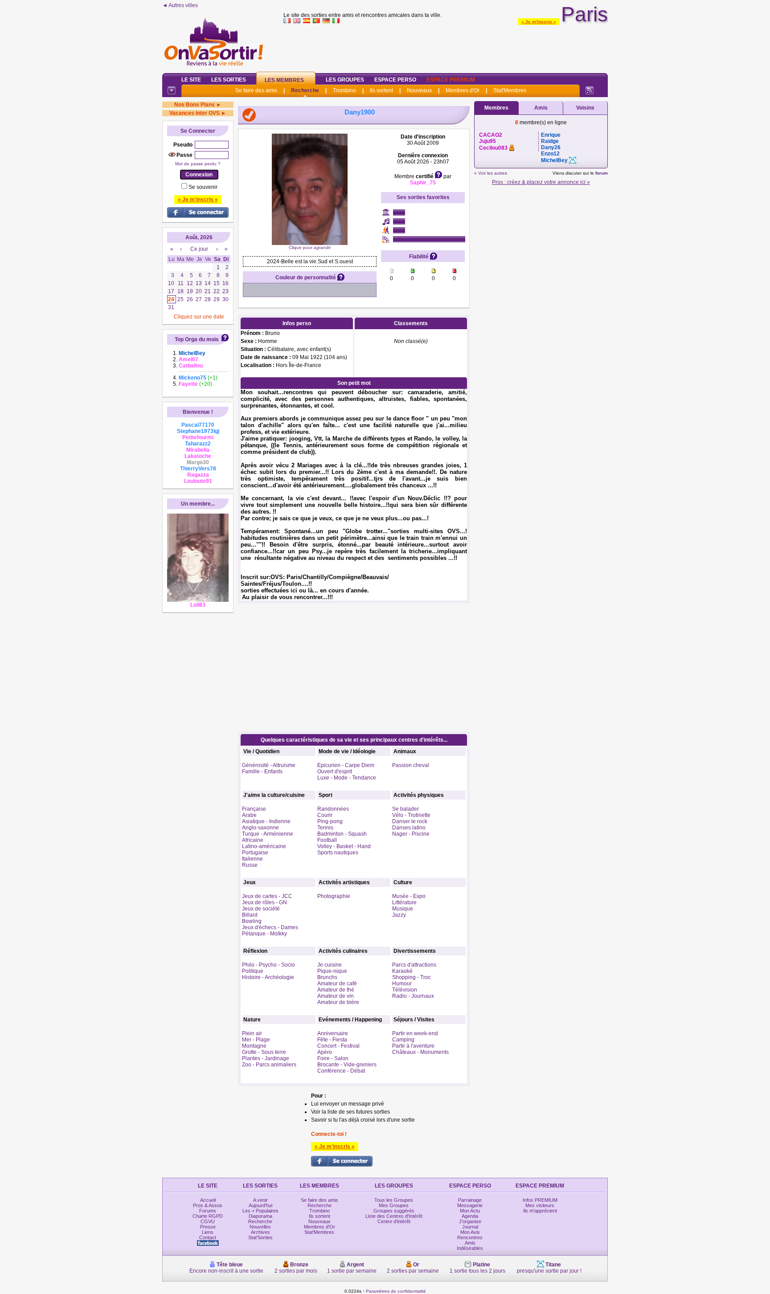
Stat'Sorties (260, 1237)
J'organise (470, 1221)
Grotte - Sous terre (264, 1052)
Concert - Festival (338, 1046)
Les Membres (284, 80)
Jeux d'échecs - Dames (270, 927)
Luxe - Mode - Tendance (346, 778)
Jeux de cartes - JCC (267, 896)
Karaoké (402, 971)
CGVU (208, 1221)
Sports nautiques (337, 852)
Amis (541, 108)
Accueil (208, 1200)
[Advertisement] (445, 46)
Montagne (254, 1046)
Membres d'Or (462, 90)
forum (601, 173)
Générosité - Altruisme (268, 765)
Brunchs (327, 977)
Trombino (344, 90)
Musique (402, 909)
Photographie (333, 896)
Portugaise (255, 852)
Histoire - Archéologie (268, 977)
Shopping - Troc (411, 977)
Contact (207, 1237)
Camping (403, 1040)
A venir (260, 1200)
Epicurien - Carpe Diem (345, 765)
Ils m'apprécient (540, 1210)
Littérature (404, 902)
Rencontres (470, 1237)
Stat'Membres (509, 90)
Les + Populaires (260, 1210)
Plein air (252, 1033)
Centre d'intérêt (393, 1221)
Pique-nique (332, 971)
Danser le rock (409, 821)
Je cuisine (329, 965)
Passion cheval (410, 765)
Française (254, 809)
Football (327, 840)
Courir (324, 815)
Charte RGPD (207, 1216)
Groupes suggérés (393, 1210)
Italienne (252, 859)
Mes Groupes (394, 1205)
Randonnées (333, 809)
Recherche (305, 90)
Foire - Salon (332, 1058)
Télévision (404, 990)
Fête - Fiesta (332, 1040)
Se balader (405, 809)
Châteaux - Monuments (420, 1052)
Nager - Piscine (411, 834)
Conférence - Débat (341, 1071)
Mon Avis (470, 1232)
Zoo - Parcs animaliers (269, 1064)
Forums (207, 1210)
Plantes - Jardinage (265, 1058)
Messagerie (470, 1205)
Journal (470, 1226)
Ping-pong (330, 821)
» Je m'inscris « (538, 21)
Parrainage (470, 1200)
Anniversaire (332, 1033)
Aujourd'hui (260, 1205)
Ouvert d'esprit (334, 771)
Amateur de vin (335, 996)
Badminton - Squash (342, 834)
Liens (207, 1232)
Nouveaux (419, 90)
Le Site (191, 80)
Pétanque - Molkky (264, 934)
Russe (250, 865)
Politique (252, 971)
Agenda (470, 1216)
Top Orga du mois (197, 339)
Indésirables (470, 1248)
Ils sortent (381, 90)
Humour (402, 983)
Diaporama (260, 1216)
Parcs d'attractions (414, 965)
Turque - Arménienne (267, 834)
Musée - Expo (409, 896)
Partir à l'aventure (413, 1046)
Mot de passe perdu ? (198, 163)
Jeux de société (261, 909)
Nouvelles (260, 1226)
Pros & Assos (207, 1205)
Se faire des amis (256, 90)
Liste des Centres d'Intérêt (393, 1216)
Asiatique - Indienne (266, 821)
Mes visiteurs (539, 1205)
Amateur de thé (335, 990)
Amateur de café (337, 983)
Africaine (252, 840)
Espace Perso (395, 80)
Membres (496, 108)
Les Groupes (345, 80)
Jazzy (399, 915)
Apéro (324, 1052)
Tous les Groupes (393, 1200)
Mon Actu (470, 1210)
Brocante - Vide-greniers (347, 1064)
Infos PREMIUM (540, 1200)
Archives (260, 1232)
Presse (208, 1226)
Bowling (252, 921)
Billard (250, 915)
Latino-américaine (264, 846)
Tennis (325, 828)
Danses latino (409, 828)
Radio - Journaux (413, 996)
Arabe (249, 815)
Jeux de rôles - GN (264, 902)
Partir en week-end (415, 1033)
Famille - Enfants (262, 771)
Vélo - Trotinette (411, 815)
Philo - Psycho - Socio (268, 965)
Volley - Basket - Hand (344, 846)
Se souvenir (202, 187)
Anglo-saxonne (260, 828)
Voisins (585, 108)
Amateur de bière (338, 1002)
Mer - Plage (256, 1040)
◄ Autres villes (180, 5)
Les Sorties (228, 80)
